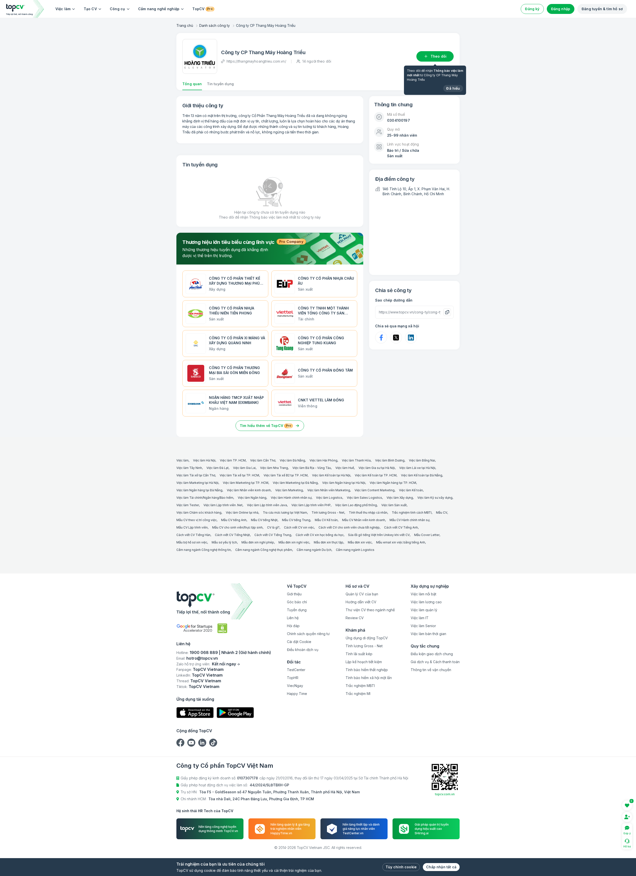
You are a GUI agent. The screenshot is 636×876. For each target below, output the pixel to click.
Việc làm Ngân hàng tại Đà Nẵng (199, 490)
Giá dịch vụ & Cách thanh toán (435, 662)
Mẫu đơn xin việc (360, 542)
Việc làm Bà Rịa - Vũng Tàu (311, 468)
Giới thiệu (294, 594)
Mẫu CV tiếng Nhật (264, 520)
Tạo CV (90, 9)
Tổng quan (192, 84)
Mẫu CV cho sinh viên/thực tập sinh (237, 527)
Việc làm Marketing (289, 490)
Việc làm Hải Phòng (323, 460)
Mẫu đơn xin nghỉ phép (257, 542)
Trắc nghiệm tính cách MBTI (412, 512)
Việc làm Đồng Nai (422, 460)
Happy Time (297, 693)
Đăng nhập (560, 9)
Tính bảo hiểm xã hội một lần (369, 678)
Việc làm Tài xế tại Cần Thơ (195, 475)
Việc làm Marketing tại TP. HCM (245, 483)
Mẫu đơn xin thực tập (328, 542)
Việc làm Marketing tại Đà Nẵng (295, 483)
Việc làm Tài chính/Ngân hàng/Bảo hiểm (204, 497)
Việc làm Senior (423, 626)
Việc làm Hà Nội (204, 460)
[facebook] (180, 743)
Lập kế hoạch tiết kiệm (364, 662)
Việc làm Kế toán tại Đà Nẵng (421, 475)
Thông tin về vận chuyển (431, 670)
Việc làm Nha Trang (274, 468)
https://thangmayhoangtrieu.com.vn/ (256, 61)
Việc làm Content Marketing (375, 490)
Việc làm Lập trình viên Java (267, 505)
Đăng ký (532, 9)
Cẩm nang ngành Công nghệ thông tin (203, 550)
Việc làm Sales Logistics (364, 497)
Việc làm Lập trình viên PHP (311, 505)
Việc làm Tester (187, 505)
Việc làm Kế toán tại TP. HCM (376, 475)
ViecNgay (295, 686)
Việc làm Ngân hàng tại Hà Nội (343, 483)
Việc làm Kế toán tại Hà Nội (331, 475)
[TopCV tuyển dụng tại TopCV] (223, 601)
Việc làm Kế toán (411, 490)
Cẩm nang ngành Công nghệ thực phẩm (263, 550)
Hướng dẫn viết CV (361, 602)
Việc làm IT (420, 618)
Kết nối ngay (224, 663)
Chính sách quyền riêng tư (308, 634)
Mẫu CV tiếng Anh (233, 520)
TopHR (292, 678)
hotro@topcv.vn (202, 658)
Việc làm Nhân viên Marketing (328, 490)
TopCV (202, 9)
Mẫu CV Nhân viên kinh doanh (363, 520)
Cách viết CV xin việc (299, 527)
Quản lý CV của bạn (362, 594)
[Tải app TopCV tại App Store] (195, 712)
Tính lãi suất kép (359, 654)
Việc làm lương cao (426, 602)
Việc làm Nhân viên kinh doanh (249, 490)
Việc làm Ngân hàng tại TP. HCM (393, 483)
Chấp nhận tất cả (441, 867)
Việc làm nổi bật (423, 594)
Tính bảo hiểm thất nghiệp (367, 670)
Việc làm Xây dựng (400, 497)
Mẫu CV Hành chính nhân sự (409, 520)
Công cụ (117, 9)
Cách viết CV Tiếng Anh (401, 527)
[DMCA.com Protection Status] (222, 628)
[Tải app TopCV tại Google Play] (235, 712)
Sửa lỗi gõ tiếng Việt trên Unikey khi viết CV (379, 535)
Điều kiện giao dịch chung (432, 654)
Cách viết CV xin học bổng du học (320, 535)
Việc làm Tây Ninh (189, 468)
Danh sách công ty (214, 25)
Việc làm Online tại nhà (242, 512)
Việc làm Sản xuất (394, 505)
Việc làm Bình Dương (389, 460)
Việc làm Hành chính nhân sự (291, 497)
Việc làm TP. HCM (233, 460)
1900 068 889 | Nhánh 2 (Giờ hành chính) (230, 652)
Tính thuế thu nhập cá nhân (368, 512)
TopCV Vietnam (208, 669)
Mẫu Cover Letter (426, 535)
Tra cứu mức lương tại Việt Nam (285, 512)
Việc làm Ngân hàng (252, 497)
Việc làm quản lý (424, 610)
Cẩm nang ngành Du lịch (314, 550)
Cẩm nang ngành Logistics (355, 550)
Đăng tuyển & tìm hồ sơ (602, 9)
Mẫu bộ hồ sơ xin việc (191, 542)
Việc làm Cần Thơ (262, 460)
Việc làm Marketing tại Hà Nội (197, 483)
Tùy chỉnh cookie (401, 867)
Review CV (355, 618)
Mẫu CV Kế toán (326, 520)
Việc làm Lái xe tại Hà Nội (417, 468)
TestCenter (296, 670)
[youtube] (191, 743)
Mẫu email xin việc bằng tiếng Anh (400, 542)
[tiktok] (213, 743)
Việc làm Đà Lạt (217, 468)
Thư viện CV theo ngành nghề (370, 610)
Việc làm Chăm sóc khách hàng (198, 512)
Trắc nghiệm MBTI (360, 686)
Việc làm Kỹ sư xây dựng (434, 497)
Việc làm (63, 9)
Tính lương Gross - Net (328, 512)
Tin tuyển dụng (220, 84)
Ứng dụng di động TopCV (367, 638)
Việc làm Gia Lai (244, 468)
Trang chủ (184, 25)
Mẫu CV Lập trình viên (192, 527)
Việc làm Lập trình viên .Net (222, 505)
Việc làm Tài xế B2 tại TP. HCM (286, 475)
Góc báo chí (297, 602)
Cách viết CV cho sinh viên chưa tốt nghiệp (349, 527)
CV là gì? (273, 527)
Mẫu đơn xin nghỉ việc (293, 542)
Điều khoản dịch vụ (302, 649)
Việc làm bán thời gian (428, 634)
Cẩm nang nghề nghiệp (159, 9)
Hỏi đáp (293, 626)
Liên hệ (293, 618)
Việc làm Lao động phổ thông (356, 505)
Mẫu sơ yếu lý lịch (224, 542)
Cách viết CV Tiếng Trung (272, 535)
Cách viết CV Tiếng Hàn (193, 535)
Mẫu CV (441, 512)
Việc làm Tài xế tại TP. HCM (239, 475)
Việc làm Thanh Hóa (356, 460)
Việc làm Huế (344, 468)
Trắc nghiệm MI (358, 693)
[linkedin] (202, 743)
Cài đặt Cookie (299, 642)
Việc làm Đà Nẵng (292, 460)
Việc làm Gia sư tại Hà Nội (376, 468)
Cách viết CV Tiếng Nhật (232, 535)
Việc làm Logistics (329, 497)
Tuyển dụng (297, 610)
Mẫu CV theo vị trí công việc (196, 520)
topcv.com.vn (445, 794)
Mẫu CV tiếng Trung (296, 520)
